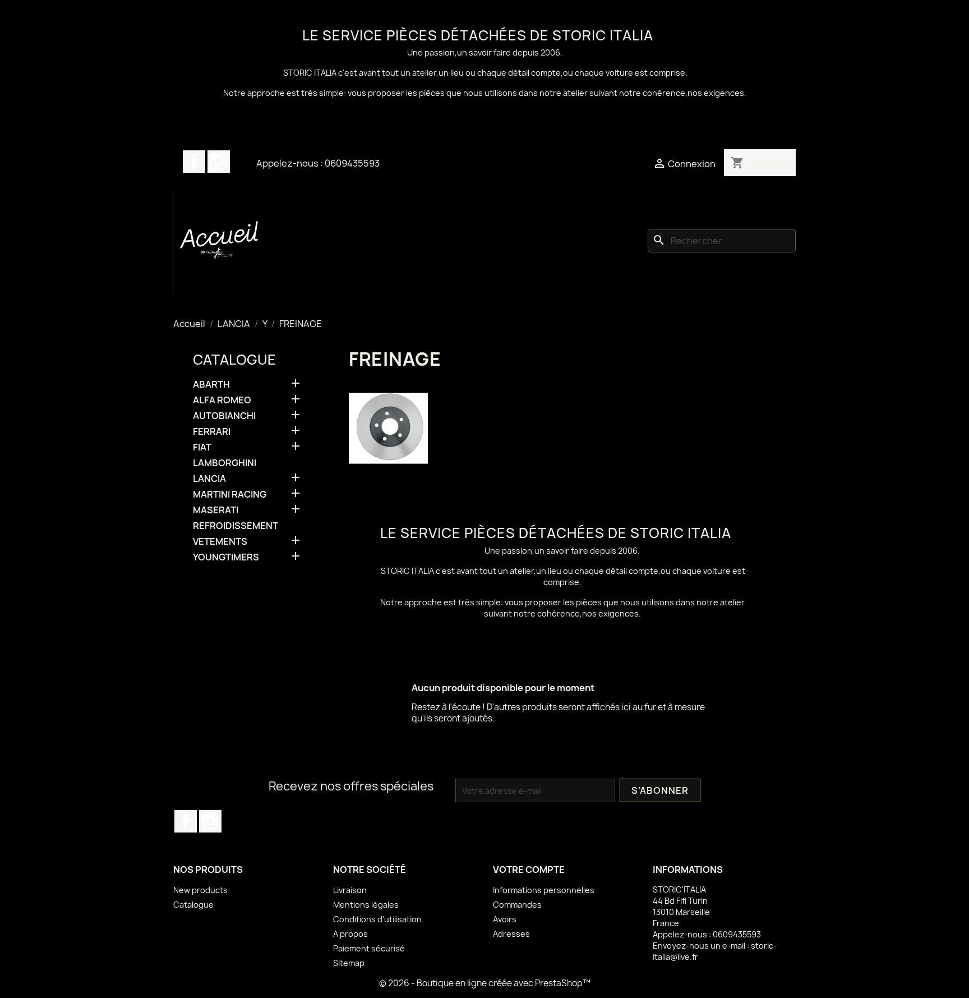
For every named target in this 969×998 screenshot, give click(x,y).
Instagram (218, 161)
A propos (350, 933)
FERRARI (211, 432)
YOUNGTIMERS (226, 557)
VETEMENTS (220, 542)
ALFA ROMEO (222, 400)
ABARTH (211, 384)
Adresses (511, 933)
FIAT (202, 447)
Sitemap (348, 963)
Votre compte (529, 869)
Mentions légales (366, 904)
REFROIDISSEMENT (235, 526)
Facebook (194, 161)
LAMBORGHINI (224, 463)
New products (200, 890)
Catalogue (234, 359)
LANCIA (209, 479)
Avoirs (504, 919)
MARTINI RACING (229, 494)
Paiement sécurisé (369, 948)
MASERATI (215, 510)
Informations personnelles (543, 890)
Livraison (350, 890)
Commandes (517, 904)
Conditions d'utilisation (377, 919)
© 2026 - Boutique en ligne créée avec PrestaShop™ (484, 983)
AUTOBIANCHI (224, 416)
